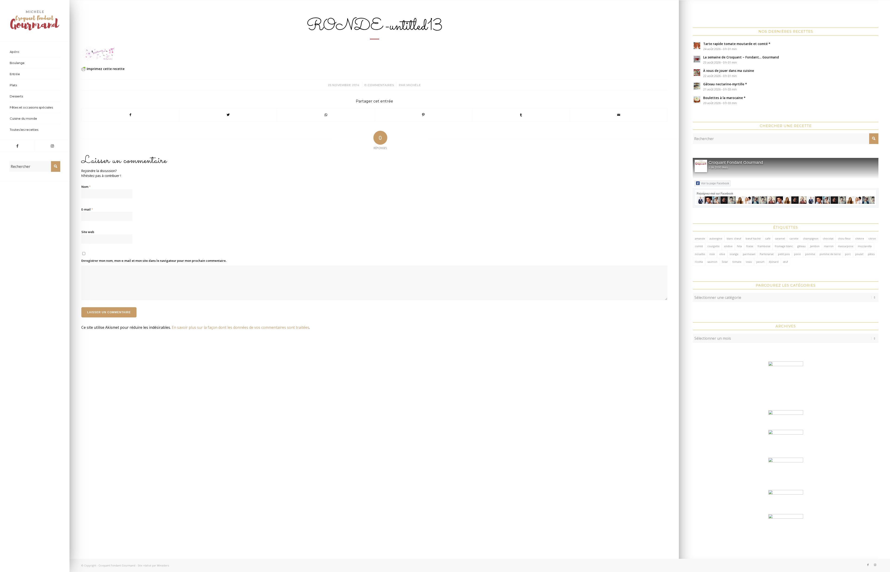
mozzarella (865, 246)
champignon (810, 238)
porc (848, 254)
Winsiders (163, 565)
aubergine (715, 238)
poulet (859, 254)
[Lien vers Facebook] (17, 146)
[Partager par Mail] (618, 114)
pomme (810, 254)
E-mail (87, 209)
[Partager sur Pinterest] (423, 114)
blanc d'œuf (734, 238)
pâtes (871, 254)
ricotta (699, 261)
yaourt (760, 261)
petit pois (784, 254)
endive (728, 246)
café (767, 238)
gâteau (801, 246)
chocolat (828, 238)
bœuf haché (753, 238)
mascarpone (845, 246)
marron (828, 246)
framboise (764, 246)
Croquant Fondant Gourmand (736, 162)
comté (699, 246)
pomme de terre (830, 254)
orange (734, 254)
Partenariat (767, 254)
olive (722, 254)
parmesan (749, 254)
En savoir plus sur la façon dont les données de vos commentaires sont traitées (240, 327)
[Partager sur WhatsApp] (325, 114)
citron (872, 238)
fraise (749, 246)
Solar (725, 261)
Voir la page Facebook (715, 183)
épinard (774, 261)
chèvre (859, 238)
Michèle (414, 85)
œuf (785, 261)
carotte (793, 238)
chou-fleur (844, 238)
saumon (712, 261)
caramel (780, 238)
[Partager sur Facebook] (130, 114)
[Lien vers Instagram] (52, 146)
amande (700, 238)
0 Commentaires (379, 85)
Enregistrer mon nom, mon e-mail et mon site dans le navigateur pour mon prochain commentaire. (153, 261)
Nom (86, 187)
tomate (736, 261)
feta (739, 246)
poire (797, 254)
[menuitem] (34, 52)
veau (749, 261)
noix (712, 254)
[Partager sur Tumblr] (521, 114)
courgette (713, 246)
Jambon (815, 246)
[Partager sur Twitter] (228, 114)
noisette (700, 254)
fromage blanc (784, 246)
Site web (87, 232)
